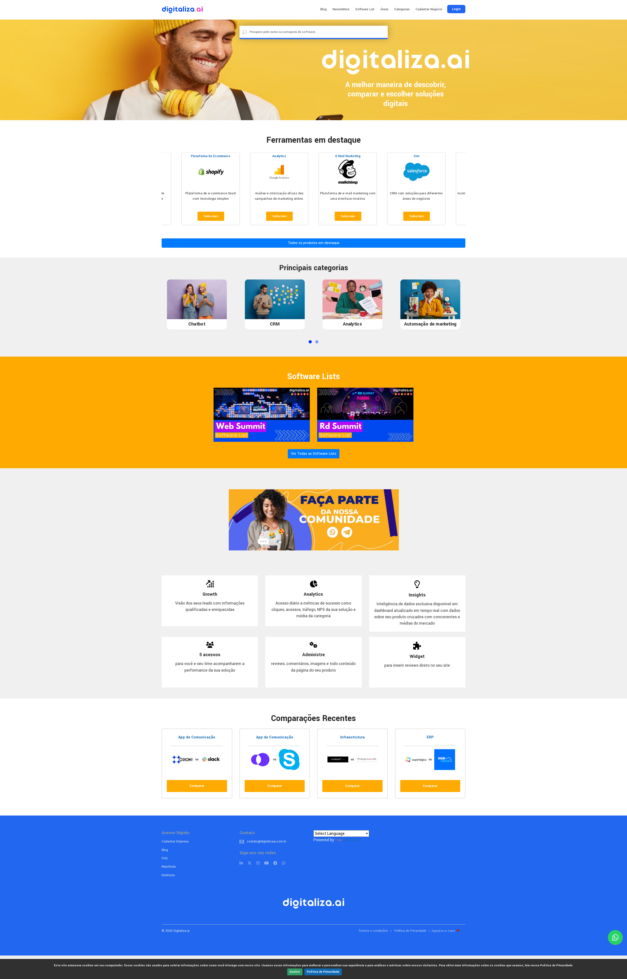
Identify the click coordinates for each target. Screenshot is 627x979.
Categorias (402, 9)
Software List (364, 9)
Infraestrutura (352, 737)
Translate (352, 840)
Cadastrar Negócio (429, 9)
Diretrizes (168, 875)
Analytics (279, 156)
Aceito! (295, 972)
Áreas (384, 9)
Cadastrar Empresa (175, 841)
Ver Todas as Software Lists (313, 453)
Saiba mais (211, 216)
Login (456, 9)
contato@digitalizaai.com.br (266, 841)
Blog (323, 9)
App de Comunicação (196, 737)
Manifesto (169, 866)
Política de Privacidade (323, 972)
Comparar (197, 786)
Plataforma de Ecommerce (210, 156)
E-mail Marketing (348, 156)
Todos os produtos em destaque (313, 242)
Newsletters (341, 9)
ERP (430, 737)
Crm (416, 156)
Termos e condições (373, 931)
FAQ (165, 858)
